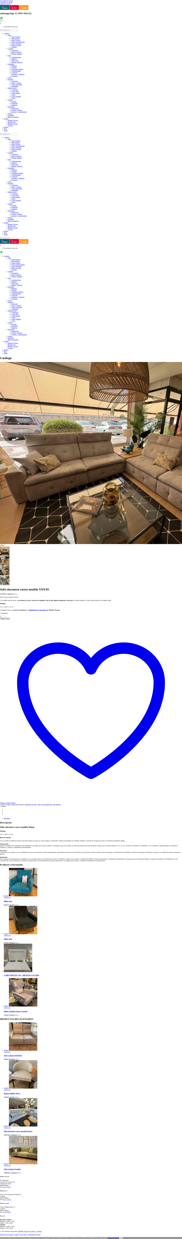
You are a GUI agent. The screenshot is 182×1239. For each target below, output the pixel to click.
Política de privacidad (6, 1234)
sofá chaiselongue (46, 804)
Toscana (2, 1)
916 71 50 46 (7, 1199)
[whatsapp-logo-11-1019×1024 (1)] (1, 19)
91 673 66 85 (9, 2)
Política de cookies (113, 1238)
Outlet (8, 804)
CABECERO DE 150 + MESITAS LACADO (21, 975)
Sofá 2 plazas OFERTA (13, 1056)
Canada (2, 2)
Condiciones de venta (34, 1234)
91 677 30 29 (9, 1)
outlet (39, 804)
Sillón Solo (8, 939)
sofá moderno (57, 804)
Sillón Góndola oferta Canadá (15, 1011)
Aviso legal (23, 1234)
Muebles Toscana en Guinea (26, 1231)
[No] (123, 1238)
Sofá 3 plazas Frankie (12, 1169)
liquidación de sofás (31, 804)
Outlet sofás (14, 804)
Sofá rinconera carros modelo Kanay (18, 1131)
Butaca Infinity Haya (12, 1093)
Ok (121, 1238)
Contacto (39, 1231)
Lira (1, 4)
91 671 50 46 (6, 4)
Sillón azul (8, 901)
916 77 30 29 (7, 1187)
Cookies (16, 1234)
